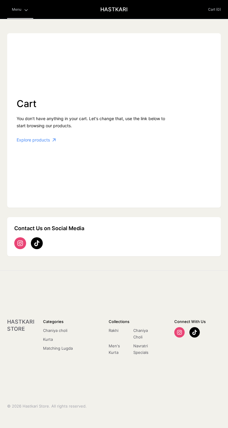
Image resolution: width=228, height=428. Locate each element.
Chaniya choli (55, 330)
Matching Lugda (58, 348)
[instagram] (20, 243)
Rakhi (113, 330)
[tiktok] (37, 243)
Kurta (48, 339)
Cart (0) (214, 9)
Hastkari (114, 9)
